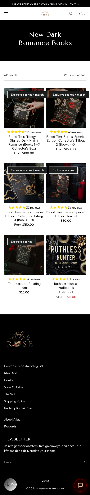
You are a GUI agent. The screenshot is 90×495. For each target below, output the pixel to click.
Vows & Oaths (13, 387)
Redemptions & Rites (18, 408)
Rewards (10, 426)
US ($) (45, 480)
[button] (71, 13)
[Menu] (9, 13)
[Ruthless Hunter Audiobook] (66, 255)
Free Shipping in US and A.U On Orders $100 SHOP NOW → (45, 3)
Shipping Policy (14, 401)
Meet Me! (10, 373)
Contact (9, 380)
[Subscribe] (80, 462)
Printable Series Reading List (23, 366)
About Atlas (12, 419)
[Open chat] (80, 485)
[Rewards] (10, 484)
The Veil (9, 394)
